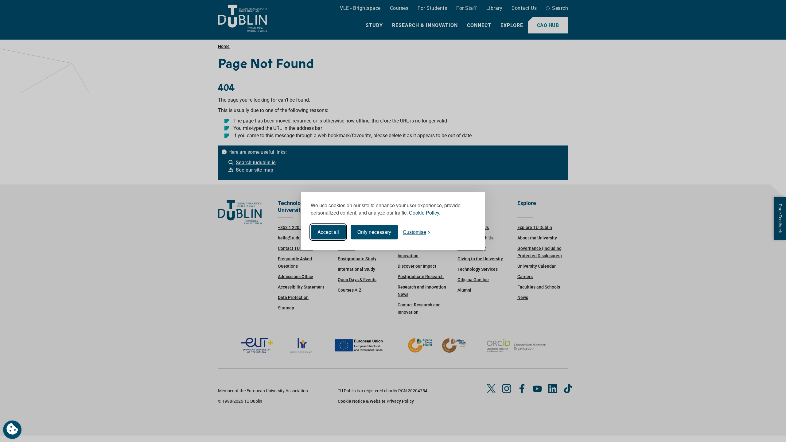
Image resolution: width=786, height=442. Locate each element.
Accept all (328, 231)
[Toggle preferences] (12, 430)
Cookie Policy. (424, 212)
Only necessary (374, 231)
